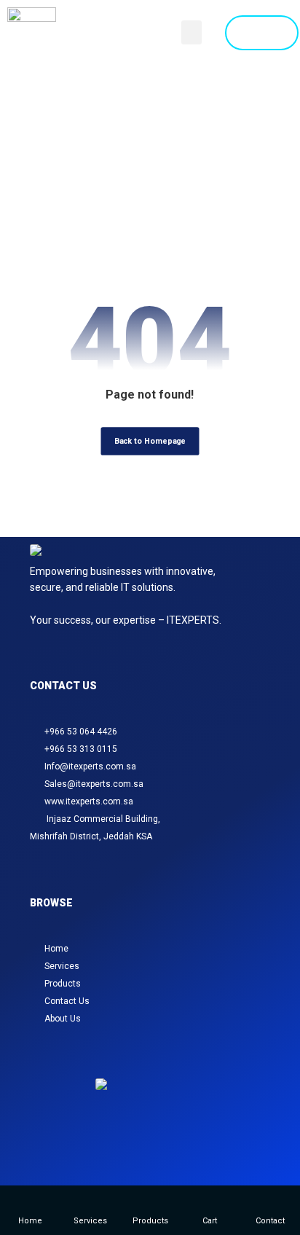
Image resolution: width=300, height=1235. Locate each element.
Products (62, 984)
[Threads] (141, 1149)
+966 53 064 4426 (80, 731)
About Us (62, 1019)
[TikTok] (158, 1149)
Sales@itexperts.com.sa (93, 784)
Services (61, 966)
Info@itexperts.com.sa (90, 766)
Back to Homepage (150, 440)
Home (56, 949)
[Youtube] (193, 1149)
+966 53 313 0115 (80, 749)
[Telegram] (176, 1149)
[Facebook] (124, 1149)
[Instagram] (106, 1149)
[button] (191, 32)
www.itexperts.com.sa (88, 801)
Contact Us (67, 1001)
